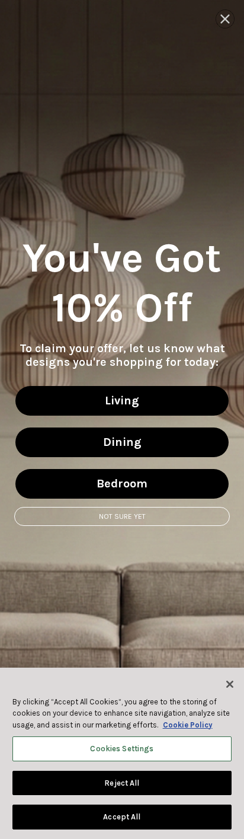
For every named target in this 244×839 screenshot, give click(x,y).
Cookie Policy (188, 724)
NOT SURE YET (122, 516)
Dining (122, 442)
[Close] (230, 684)
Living (122, 400)
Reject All (121, 783)
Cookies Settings (121, 748)
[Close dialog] (225, 18)
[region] (122, 753)
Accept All (121, 816)
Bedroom (122, 483)
